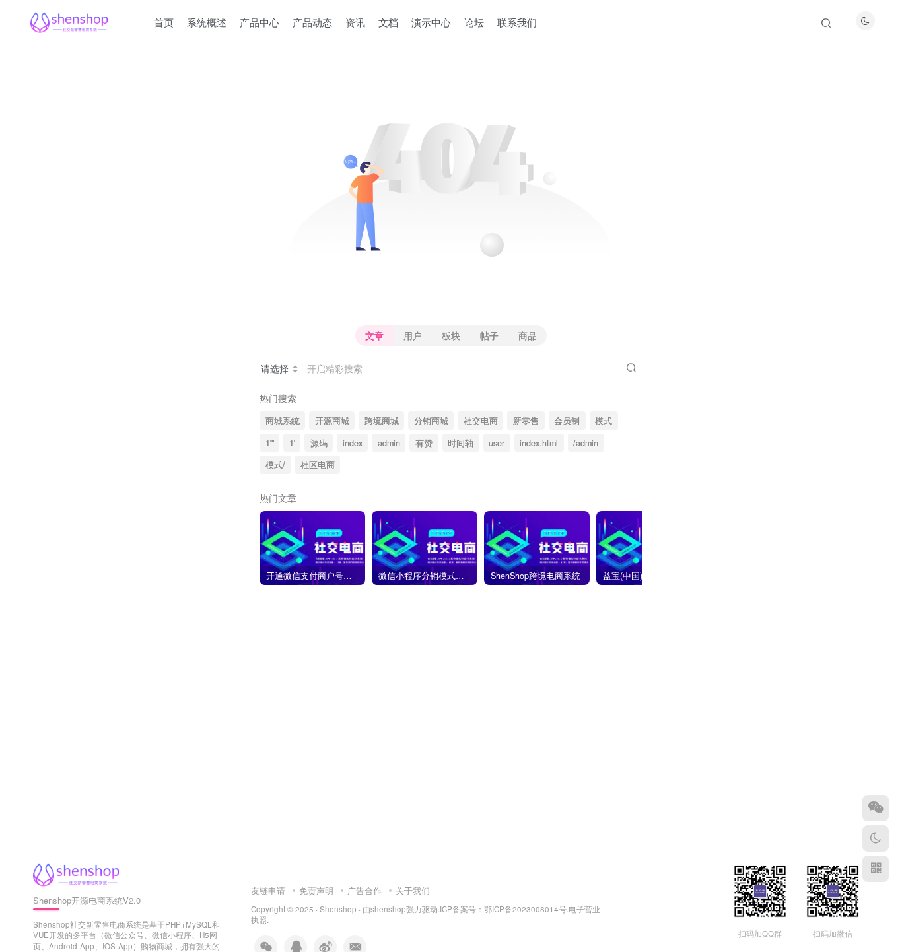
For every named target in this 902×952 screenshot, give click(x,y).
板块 (451, 335)
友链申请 (268, 890)
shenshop (388, 909)
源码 (319, 443)
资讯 (355, 22)
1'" (269, 443)
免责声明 (316, 890)
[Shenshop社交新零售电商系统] (76, 873)
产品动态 (312, 22)
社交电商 (481, 420)
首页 (164, 22)
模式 (603, 420)
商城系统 (282, 420)
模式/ (275, 465)
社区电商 (317, 465)
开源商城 (332, 420)
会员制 (567, 420)
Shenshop (338, 909)
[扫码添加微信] (875, 808)
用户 (412, 335)
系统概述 (206, 22)
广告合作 (364, 890)
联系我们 (517, 22)
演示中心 (431, 22)
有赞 (424, 443)
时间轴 (460, 443)
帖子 (489, 335)
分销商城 (431, 420)
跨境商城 (381, 420)
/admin (585, 443)
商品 (527, 335)
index (353, 443)
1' (292, 443)
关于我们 (413, 890)
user (496, 443)
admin (389, 443)
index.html (539, 443)
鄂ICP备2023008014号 (525, 909)
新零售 (526, 420)
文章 (374, 335)
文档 (388, 22)
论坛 (474, 22)
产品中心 (259, 22)
